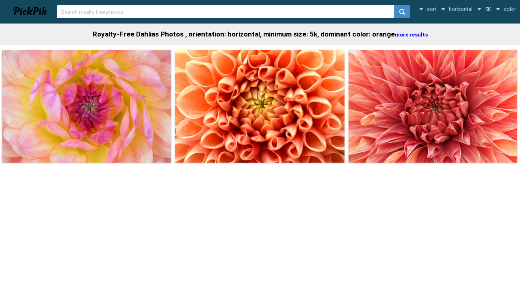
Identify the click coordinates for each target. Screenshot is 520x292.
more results (411, 35)
